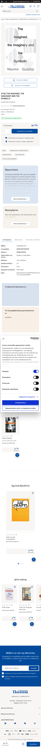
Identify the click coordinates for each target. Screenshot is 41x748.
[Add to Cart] (17, 455)
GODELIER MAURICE (8, 102)
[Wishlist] (30, 6)
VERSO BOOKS (10, 112)
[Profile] (34, 6)
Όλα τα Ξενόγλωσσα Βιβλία (9, 159)
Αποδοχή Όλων (20, 402)
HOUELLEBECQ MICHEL (9, 441)
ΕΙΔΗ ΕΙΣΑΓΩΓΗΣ (19, 155)
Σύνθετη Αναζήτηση (33, 15)
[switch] (36, 377)
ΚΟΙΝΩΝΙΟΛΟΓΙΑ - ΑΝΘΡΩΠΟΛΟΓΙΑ (19, 19)
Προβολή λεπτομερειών (27, 397)
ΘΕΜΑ (7, 19)
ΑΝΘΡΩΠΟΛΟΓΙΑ (33, 19)
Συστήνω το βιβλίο (22, 80)
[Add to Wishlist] (23, 744)
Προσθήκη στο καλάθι (25, 131)
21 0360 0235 (36, 1)
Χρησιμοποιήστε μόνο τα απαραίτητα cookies (20, 408)
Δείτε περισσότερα (20, 199)
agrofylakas (8, 317)
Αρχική (3, 19)
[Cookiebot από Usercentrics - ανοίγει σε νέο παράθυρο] (30, 338)
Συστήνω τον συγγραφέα (22, 85)
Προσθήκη (33, 744)
